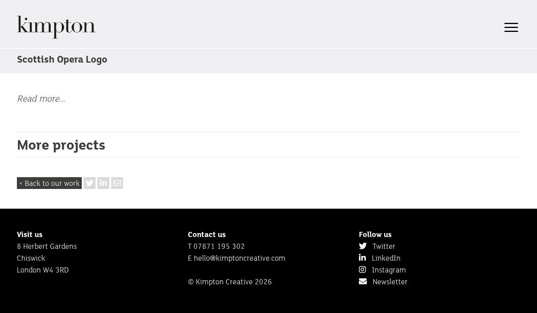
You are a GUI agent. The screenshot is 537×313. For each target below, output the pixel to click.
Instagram (386, 269)
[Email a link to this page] (117, 183)
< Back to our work (49, 183)
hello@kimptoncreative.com (239, 258)
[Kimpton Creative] (56, 37)
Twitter (381, 246)
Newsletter (387, 281)
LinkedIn (383, 258)
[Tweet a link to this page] (90, 183)
